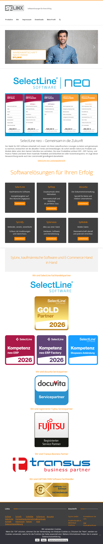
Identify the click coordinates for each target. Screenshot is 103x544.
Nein (44, 540)
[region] (51, 47)
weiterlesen (19, 203)
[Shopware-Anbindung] (83, 350)
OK (37, 540)
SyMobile (29, 516)
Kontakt (8, 521)
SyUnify (18, 516)
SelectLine (9, 519)
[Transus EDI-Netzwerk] (51, 465)
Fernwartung (20, 519)
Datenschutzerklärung (14, 524)
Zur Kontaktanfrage (89, 524)
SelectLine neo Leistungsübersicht (51, 160)
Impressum (26, 20)
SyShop (8, 516)
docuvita (50, 516)
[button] (9, 47)
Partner (29, 521)
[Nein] (100, 535)
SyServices (40, 516)
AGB (38, 521)
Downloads (39, 20)
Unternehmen (31, 519)
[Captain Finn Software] (51, 490)
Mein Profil (51, 20)
